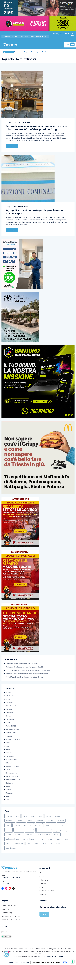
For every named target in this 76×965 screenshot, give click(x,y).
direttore (40, 821)
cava (40, 816)
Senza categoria (11, 759)
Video (8, 743)
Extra (8, 699)
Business (9, 753)
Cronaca (8, 716)
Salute (8, 786)
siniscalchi (19, 844)
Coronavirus (10, 719)
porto (42, 839)
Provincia (9, 749)
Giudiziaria (9, 783)
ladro (47, 825)
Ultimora (9, 709)
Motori (8, 800)
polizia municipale (12, 839)
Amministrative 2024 (13, 780)
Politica (8, 790)
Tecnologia (9, 793)
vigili (58, 844)
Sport (8, 723)
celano (57, 816)
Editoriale (9, 763)
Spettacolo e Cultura (13, 729)
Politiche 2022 (11, 733)
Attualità (9, 736)
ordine (51, 830)
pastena (29, 834)
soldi (28, 844)
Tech (7, 746)
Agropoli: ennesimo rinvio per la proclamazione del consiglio (36, 212)
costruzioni (10, 821)
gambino (27, 825)
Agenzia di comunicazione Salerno (50, 956)
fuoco (8, 825)
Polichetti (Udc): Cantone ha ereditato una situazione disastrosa (27, 674)
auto (17, 816)
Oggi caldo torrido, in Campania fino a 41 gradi (22, 664)
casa (33, 816)
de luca (30, 821)
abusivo (9, 816)
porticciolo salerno (29, 839)
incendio (38, 825)
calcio (25, 816)
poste (50, 839)
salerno (8, 844)
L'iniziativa (9, 702)
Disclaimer (15, 36)
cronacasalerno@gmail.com (10, 877)
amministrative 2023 (13, 739)
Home (41, 873)
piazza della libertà (43, 834)
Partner (32, 36)
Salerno (8, 796)
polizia (56, 834)
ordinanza (41, 830)
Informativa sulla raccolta (19, 962)
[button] (72, 44)
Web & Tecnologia (12, 776)
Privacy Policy (6, 932)
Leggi (12, 146)
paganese (61, 830)
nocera (8, 830)
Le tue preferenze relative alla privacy (46, 962)
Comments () (25, 122)
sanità (8, 770)
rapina (59, 839)
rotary (67, 839)
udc (51, 844)
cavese (48, 816)
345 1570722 (6, 883)
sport (36, 844)
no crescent (29, 830)
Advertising (6, 36)
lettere (55, 825)
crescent (21, 821)
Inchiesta (9, 692)
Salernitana (43, 880)
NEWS (64, 825)
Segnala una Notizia (8, 905)
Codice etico (24, 36)
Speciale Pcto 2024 (12, 766)
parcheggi (18, 834)
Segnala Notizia (41, 36)
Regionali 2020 (11, 726)
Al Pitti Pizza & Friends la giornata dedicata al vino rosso (25, 677)
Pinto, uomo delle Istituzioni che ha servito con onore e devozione (28, 670)
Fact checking (6, 913)
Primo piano (10, 756)
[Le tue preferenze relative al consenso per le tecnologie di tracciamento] (72, 961)
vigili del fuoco (11, 848)
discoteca (51, 821)
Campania (9, 712)
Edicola (44, 914)
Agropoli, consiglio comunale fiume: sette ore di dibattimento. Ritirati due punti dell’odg (36, 128)
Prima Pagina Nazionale (14, 706)
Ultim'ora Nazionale (12, 696)
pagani (8, 834)
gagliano (17, 825)
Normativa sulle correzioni (10, 916)
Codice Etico (5, 909)
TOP (44, 844)
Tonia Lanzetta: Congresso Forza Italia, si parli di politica (25, 667)
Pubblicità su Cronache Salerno (12, 920)
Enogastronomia (11, 773)
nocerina (18, 830)
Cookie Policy (7, 936)
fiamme (61, 821)
